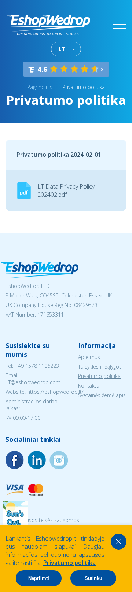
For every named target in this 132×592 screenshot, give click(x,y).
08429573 (86, 304)
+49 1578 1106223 (37, 365)
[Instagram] (36, 460)
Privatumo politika (83, 87)
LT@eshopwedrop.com (33, 382)
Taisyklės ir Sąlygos (100, 366)
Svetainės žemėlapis (102, 395)
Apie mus (89, 357)
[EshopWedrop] (48, 25)
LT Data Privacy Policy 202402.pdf (66, 190)
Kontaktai (89, 385)
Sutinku (93, 578)
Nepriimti (38, 578)
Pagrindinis (39, 87)
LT (62, 48)
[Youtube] (59, 460)
